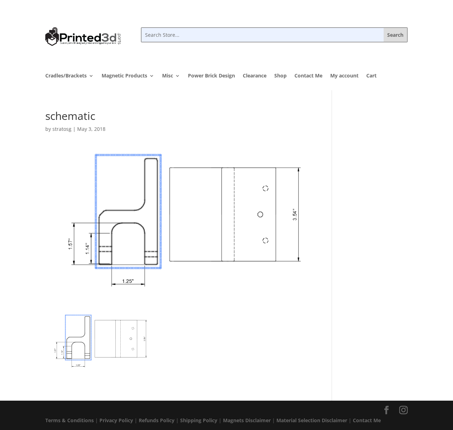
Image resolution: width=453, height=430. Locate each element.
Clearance (254, 76)
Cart (371, 76)
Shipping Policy (198, 420)
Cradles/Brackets (66, 76)
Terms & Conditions (69, 420)
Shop (280, 76)
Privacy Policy (116, 420)
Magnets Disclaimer (247, 420)
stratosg (61, 129)
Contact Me (308, 76)
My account (344, 76)
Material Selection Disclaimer (311, 420)
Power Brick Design (211, 76)
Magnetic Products (124, 76)
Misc (167, 76)
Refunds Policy (156, 420)
